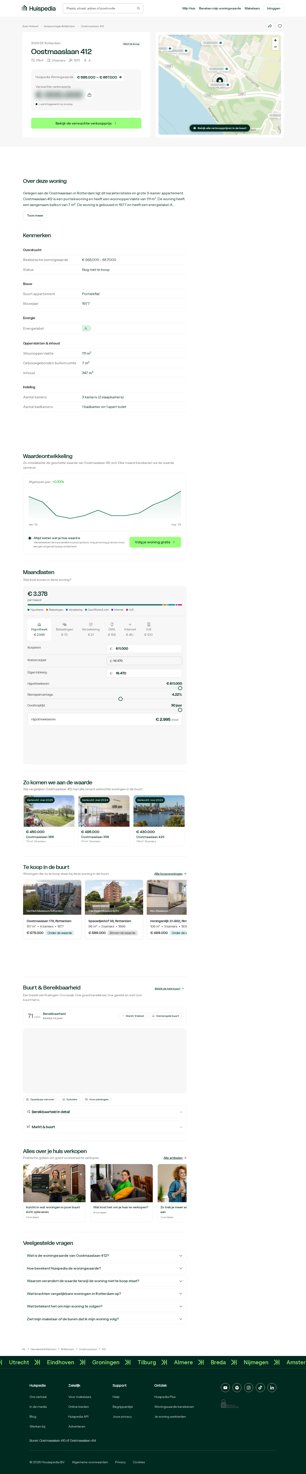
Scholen (72, 1099)
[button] (220, 81)
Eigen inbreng (37, 672)
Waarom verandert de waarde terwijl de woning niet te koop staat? (83, 1281)
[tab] (39, 630)
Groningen (128, 1362)
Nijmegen (278, 1362)
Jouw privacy (122, 1417)
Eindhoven (82, 1362)
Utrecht (41, 1362)
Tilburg (168, 1362)
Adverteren (76, 1426)
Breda (240, 1362)
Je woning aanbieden (170, 1417)
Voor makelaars (79, 1397)
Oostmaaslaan (90, 26)
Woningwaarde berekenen (174, 1407)
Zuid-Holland (30, 26)
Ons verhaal (38, 1397)
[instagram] (248, 1387)
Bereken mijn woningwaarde (220, 8)
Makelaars (252, 8)
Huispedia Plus (164, 1397)
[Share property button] (270, 26)
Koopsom (34, 648)
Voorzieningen (99, 1099)
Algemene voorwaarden (90, 1462)
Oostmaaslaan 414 (83, 1441)
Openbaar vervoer (42, 1099)
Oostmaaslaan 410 (52, 1441)
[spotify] (237, 1387)
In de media (38, 1407)
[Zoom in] (275, 40)
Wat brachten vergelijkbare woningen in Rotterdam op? (74, 1293)
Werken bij (37, 1426)
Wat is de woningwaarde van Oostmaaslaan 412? (68, 1255)
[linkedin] (271, 1387)
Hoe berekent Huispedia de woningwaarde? (64, 1268)
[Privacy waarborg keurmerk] (230, 1403)
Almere (205, 1362)
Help (116, 1397)
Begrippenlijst (123, 1407)
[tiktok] (260, 1387)
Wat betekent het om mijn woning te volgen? (64, 1306)
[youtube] (225, 1387)
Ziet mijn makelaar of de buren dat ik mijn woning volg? (73, 1319)
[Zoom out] (275, 47)
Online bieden (78, 1407)
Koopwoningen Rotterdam (59, 26)
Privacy (120, 1462)
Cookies (139, 1462)
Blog (33, 1417)
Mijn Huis (189, 8)
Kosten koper (37, 660)
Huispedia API (78, 1417)
